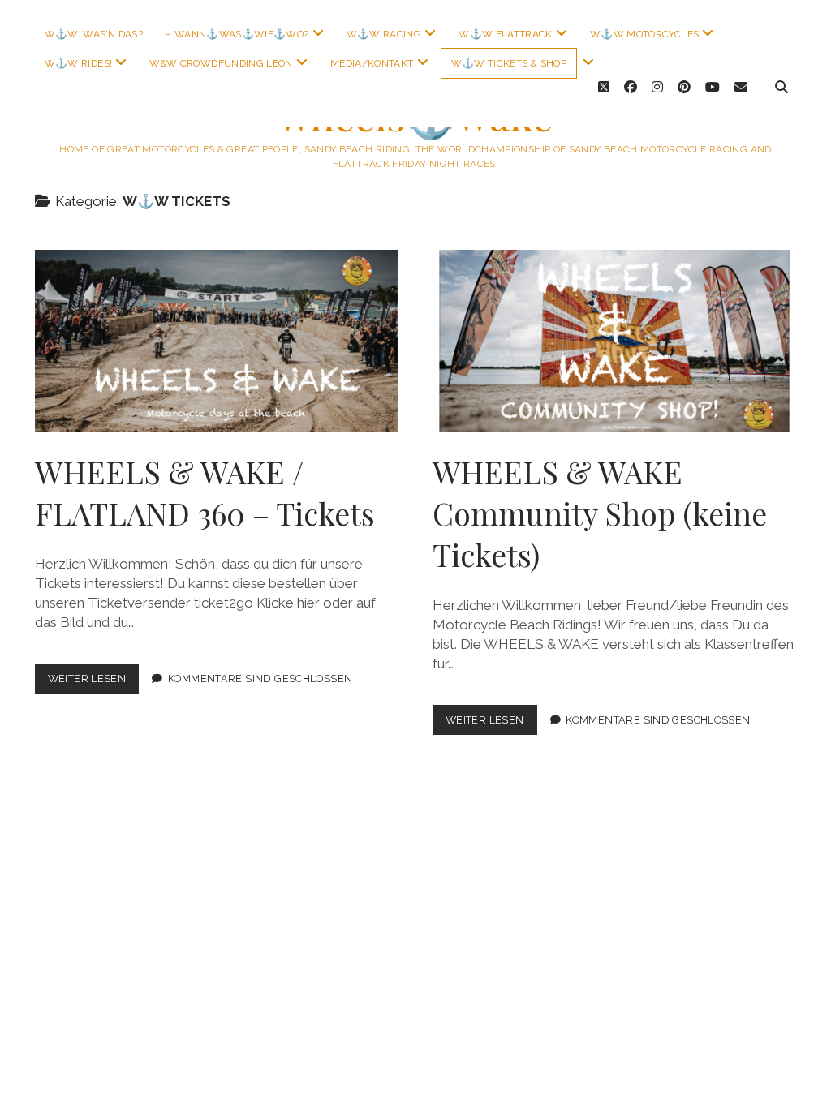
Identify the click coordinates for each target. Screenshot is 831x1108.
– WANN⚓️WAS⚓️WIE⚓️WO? (237, 34)
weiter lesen (94, 683)
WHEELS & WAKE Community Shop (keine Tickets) (614, 341)
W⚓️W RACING (384, 34)
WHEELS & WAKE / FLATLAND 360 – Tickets (216, 341)
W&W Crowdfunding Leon (221, 63)
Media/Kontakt (372, 63)
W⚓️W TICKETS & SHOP (508, 63)
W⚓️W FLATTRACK (506, 34)
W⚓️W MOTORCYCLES (644, 34)
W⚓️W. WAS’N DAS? (94, 34)
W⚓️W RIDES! (79, 63)
